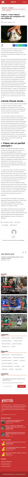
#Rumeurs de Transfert (18, 357)
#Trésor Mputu (13, 225)
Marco (13, 237)
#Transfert (4, 369)
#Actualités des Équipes (7, 366)
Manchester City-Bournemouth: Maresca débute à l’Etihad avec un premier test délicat (15, 434)
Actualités (10, 7)
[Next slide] (25, 252)
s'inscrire (21, 386)
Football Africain (17, 340)
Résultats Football (17, 343)
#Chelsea (11, 369)
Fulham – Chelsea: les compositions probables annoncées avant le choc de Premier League (15, 427)
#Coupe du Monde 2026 (16, 354)
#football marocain (7, 360)
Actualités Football (7, 340)
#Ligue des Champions (7, 363)
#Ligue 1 (16, 363)
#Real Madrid (18, 369)
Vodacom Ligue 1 (5, 346)
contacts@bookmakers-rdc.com (8, 414)
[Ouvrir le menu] (3, 2)
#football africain (8, 222)
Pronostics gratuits (5, 466)
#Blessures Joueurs (6, 357)
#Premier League (6, 354)
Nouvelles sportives (5, 464)
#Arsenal (15, 360)
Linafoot (13, 346)
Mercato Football (6, 343)
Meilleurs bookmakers (6, 461)
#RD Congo (17, 222)
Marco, (6, 22)
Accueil (5, 7)
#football (17, 366)
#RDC (23, 366)
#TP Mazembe (5, 225)
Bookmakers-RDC (10, 474)
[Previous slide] (23, 252)
